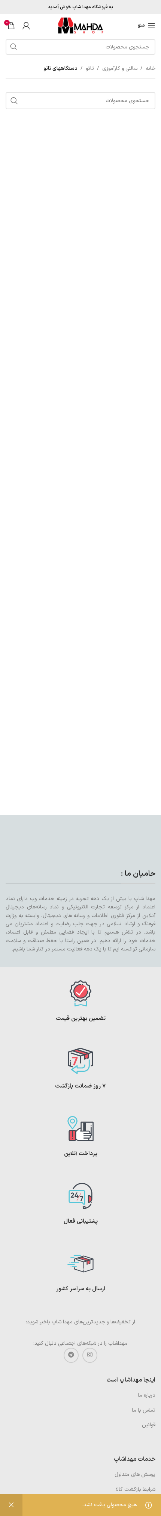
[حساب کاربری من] (26, 25)
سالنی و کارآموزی (119, 68)
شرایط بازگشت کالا (135, 1489)
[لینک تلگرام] (71, 1355)
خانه (150, 68)
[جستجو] (13, 47)
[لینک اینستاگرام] (89, 1355)
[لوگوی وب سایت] (80, 25)
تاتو (90, 68)
